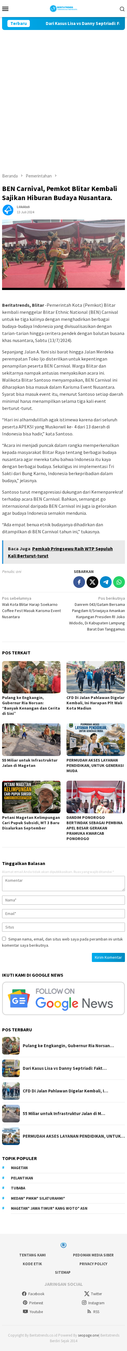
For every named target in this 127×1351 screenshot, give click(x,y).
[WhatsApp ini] (119, 582)
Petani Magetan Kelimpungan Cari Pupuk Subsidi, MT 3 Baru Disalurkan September (31, 823)
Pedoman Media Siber (93, 1255)
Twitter (96, 1293)
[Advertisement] (63, 96)
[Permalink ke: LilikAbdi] (8, 209)
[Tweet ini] (92, 582)
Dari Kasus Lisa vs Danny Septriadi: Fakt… (65, 1068)
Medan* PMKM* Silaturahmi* (38, 1198)
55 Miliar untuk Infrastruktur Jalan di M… (64, 1113)
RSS (96, 1311)
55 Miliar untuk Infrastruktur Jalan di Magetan (30, 762)
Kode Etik (32, 1263)
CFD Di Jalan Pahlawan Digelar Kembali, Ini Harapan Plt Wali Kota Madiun (95, 703)
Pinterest (36, 1302)
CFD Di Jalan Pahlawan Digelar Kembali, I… (65, 1091)
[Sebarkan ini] (79, 582)
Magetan (19, 1167)
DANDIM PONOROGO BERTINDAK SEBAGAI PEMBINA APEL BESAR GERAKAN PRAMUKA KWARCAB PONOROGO (94, 828)
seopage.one (88, 1335)
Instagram (96, 1302)
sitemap (63, 1272)
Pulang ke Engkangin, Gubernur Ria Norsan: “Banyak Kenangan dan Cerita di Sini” (31, 705)
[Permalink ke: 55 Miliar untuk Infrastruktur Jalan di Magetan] (31, 739)
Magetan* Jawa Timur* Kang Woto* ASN (49, 1208)
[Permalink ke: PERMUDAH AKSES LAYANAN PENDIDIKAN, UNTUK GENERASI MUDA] (95, 739)
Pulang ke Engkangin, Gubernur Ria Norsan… (68, 1045)
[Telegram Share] (106, 582)
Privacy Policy (93, 1263)
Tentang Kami (32, 1255)
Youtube (36, 1311)
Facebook (36, 1293)
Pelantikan (22, 1178)
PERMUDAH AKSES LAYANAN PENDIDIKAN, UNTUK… (74, 1136)
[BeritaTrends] (63, 8)
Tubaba (18, 1188)
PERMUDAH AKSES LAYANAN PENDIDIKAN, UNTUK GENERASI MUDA (95, 765)
